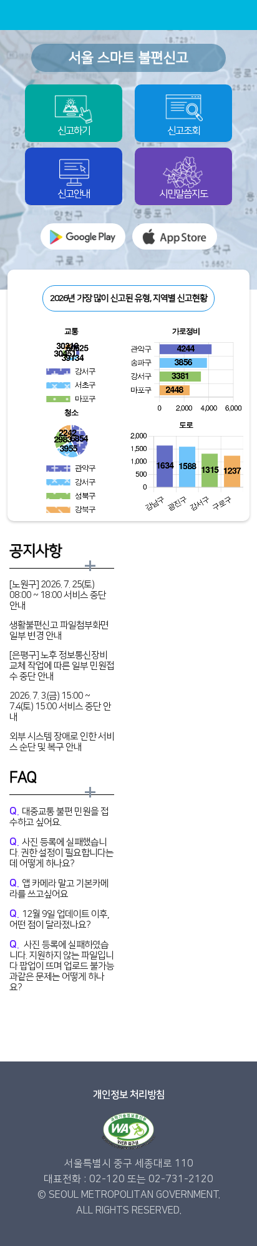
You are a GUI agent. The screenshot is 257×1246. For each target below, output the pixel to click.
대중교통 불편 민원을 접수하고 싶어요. (59, 817)
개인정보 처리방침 (129, 1094)
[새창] (128, 1131)
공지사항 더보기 (91, 566)
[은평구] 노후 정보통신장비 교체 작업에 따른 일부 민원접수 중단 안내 (61, 666)
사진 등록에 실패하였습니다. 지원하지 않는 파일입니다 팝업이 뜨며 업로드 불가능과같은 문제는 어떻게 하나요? (61, 966)
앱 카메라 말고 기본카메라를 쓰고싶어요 (59, 888)
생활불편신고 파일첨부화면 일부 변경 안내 (59, 630)
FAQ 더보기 (91, 793)
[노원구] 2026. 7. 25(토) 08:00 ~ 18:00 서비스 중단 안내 (57, 595)
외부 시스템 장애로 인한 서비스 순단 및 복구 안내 (61, 741)
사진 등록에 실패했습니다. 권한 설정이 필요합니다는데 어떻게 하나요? (61, 852)
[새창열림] (83, 236)
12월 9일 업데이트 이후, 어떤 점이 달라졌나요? (59, 919)
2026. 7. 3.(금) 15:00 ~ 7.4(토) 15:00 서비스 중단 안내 (60, 706)
